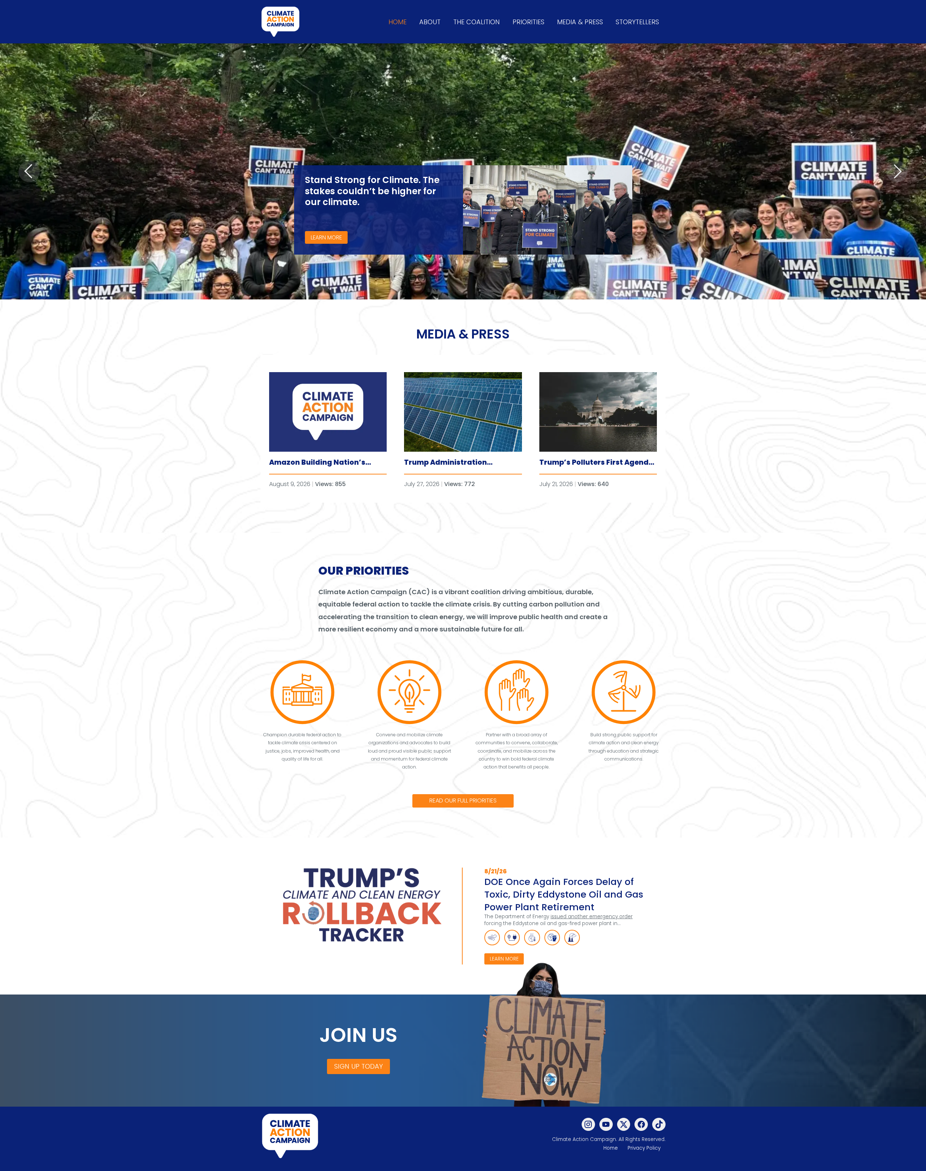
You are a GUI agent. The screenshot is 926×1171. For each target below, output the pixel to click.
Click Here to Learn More (864, 228)
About (430, 21)
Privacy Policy (644, 1148)
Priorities (528, 21)
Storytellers (637, 21)
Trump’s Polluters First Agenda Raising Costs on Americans (596, 467)
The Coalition (476, 21)
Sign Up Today (358, 1066)
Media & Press (580, 21)
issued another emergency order (592, 916)
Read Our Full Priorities (463, 800)
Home (397, 21)
